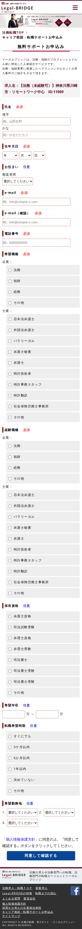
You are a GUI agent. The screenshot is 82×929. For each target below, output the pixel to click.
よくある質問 (11, 898)
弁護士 (19, 362)
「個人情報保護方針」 (20, 839)
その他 (19, 302)
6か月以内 (22, 758)
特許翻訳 (21, 395)
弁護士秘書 (22, 351)
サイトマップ (11, 916)
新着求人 (42, 888)
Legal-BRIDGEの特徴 (17, 893)
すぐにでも (22, 736)
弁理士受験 (22, 649)
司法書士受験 (24, 670)
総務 (17, 291)
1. (4, 812)
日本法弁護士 (24, 319)
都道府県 (9, 174)
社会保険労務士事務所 (31, 406)
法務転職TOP (13, 32)
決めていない (24, 779)
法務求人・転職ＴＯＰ (17, 888)
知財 (17, 281)
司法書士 (21, 660)
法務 (17, 270)
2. (41, 812)
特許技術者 (22, 373)
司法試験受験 (24, 627)
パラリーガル (24, 341)
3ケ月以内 (22, 747)
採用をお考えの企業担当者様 (21, 908)
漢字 (5, 114)
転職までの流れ (45, 893)
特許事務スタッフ (28, 384)
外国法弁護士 (24, 330)
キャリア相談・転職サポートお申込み (27, 912)
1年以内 (20, 769)
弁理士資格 (22, 638)
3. (4, 822)
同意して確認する (41, 855)
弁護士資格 (22, 616)
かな (5, 128)
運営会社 (29, 898)
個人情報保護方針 (14, 904)
